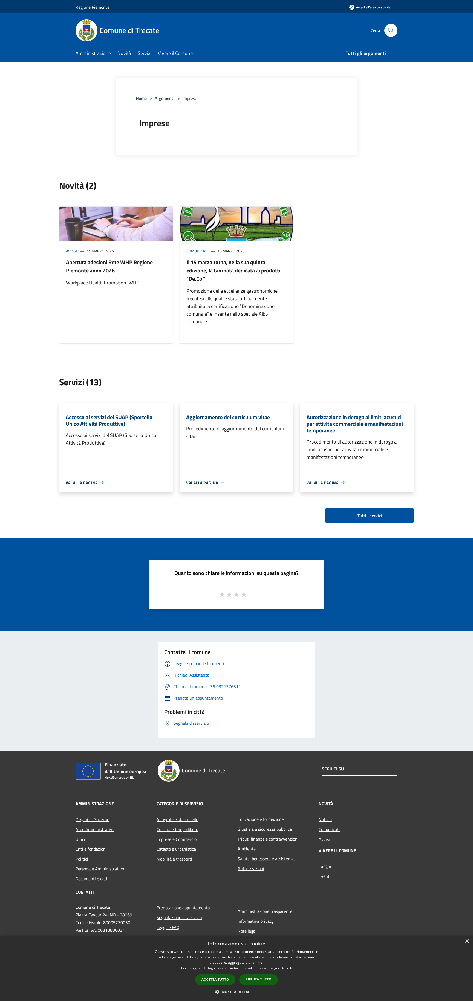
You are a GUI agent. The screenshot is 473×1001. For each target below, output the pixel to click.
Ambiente (247, 848)
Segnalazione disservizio (179, 917)
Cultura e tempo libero (177, 829)
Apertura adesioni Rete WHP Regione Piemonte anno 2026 (109, 266)
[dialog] (236, 968)
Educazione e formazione (261, 819)
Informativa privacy (256, 921)
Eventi (325, 876)
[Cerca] (390, 30)
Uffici (80, 839)
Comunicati (197, 251)
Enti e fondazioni (91, 849)
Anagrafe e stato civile (177, 819)
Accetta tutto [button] (215, 979)
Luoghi (325, 866)
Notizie (325, 819)
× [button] (467, 941)
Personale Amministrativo (100, 868)
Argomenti (164, 98)
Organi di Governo (92, 819)
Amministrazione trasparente (265, 911)
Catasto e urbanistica (176, 849)
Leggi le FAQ (168, 927)
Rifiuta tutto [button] (259, 979)
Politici (82, 859)
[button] (236, 991)
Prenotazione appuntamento (183, 907)
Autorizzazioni (251, 868)
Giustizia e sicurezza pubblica (265, 829)
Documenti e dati (91, 878)
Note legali (248, 931)
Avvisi (71, 251)
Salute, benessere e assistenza (266, 858)
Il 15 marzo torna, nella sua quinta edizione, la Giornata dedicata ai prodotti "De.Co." (233, 270)
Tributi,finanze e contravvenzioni (268, 839)
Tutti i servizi (369, 515)
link (289, 968)
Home (141, 98)
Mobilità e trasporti (174, 859)
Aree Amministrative (95, 829)
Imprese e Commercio (177, 839)
